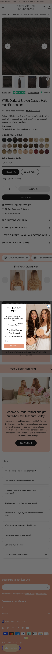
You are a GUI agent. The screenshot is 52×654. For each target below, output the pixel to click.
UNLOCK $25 (14, 346)
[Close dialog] (48, 306)
